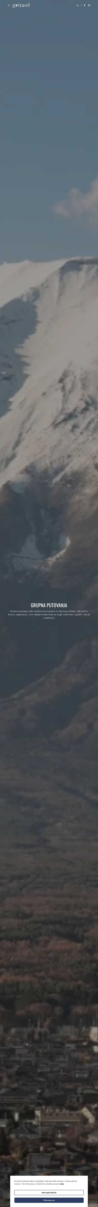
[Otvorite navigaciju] (9, 5)
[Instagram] (89, 5)
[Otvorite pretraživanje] (77, 5)
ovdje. (61, 1183)
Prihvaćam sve (49, 1200)
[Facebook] (85, 5)
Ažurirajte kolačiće (49, 1192)
